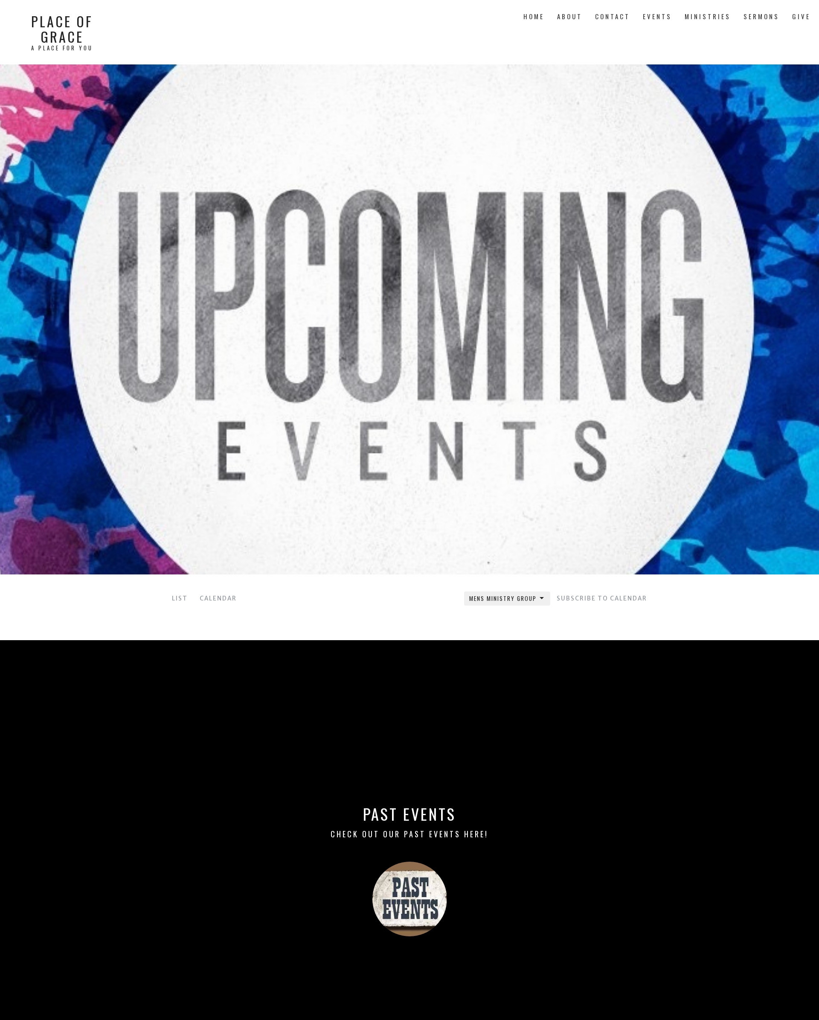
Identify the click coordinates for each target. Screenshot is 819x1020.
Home (533, 16)
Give (801, 16)
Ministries (708, 16)
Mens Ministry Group (503, 598)
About (569, 16)
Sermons (761, 16)
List (180, 598)
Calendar (218, 598)
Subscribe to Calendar (602, 598)
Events (657, 16)
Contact (612, 16)
